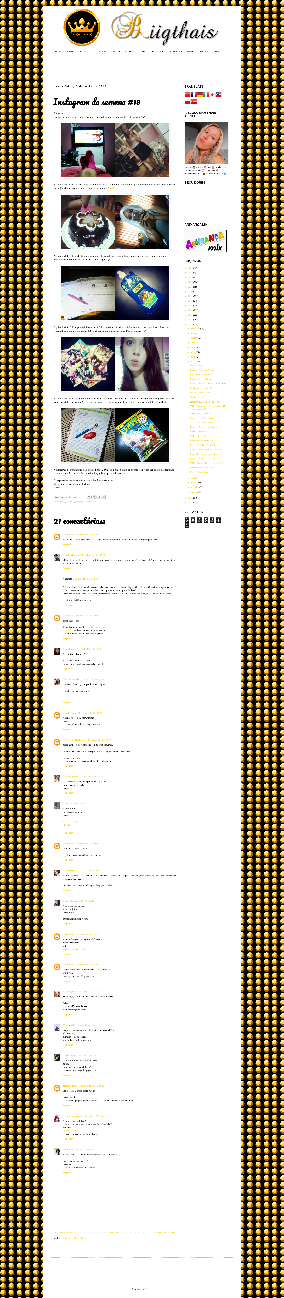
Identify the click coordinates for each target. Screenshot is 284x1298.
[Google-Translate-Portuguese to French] (194, 96)
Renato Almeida (71, 555)
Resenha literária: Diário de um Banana (208, 383)
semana (88, 501)
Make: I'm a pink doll (200, 392)
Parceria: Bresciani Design (202, 369)
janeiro (194, 491)
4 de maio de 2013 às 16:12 (91, 1085)
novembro (196, 333)
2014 (190, 319)
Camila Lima (69, 713)
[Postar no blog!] (93, 497)
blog (63, 501)
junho (193, 356)
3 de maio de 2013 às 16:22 (89, 712)
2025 (190, 267)
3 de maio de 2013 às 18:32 (82, 803)
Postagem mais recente (64, 1232)
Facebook (67, 630)
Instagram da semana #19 (201, 467)
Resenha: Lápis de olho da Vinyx (205, 401)
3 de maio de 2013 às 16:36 (98, 739)
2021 (190, 286)
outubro (194, 337)
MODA (190, 51)
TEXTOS (115, 51)
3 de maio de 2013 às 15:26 (86, 615)
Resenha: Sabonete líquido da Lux (205, 426)
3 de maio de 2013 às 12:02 (92, 554)
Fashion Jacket (70, 991)
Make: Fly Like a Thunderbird (204, 444)
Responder (68, 544)
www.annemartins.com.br (74, 948)
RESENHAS (176, 51)
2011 (190, 502)
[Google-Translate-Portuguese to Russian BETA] (188, 103)
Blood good (68, 1025)
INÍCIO (57, 51)
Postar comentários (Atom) (74, 1238)
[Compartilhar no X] (96, 497)
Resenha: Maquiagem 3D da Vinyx (206, 449)
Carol (65, 803)
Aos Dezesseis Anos (96, 626)
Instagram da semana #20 (201, 440)
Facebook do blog (71, 1130)
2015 (190, 314)
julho (193, 351)
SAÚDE (217, 51)
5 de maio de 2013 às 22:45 (86, 1149)
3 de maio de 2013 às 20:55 (87, 870)
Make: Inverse (196, 365)
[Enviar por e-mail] (89, 497)
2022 (190, 281)
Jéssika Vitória (70, 1085)
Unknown (68, 534)
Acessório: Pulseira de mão (202, 422)
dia (67, 501)
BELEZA (203, 51)
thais (94, 501)
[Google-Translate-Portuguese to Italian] (206, 96)
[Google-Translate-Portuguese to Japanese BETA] (212, 96)
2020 (190, 291)
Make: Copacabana (199, 472)
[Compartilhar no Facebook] (100, 497)
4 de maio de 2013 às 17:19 (96, 1115)
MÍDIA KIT (100, 51)
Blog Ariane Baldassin (74, 740)
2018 (190, 300)
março (194, 482)
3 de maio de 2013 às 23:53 (86, 964)
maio (193, 361)
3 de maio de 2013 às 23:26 (81, 900)
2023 (190, 277)
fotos (72, 501)
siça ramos (68, 1149)
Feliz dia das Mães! (199, 431)
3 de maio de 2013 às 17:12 (91, 776)
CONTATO (84, 51)
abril (193, 477)
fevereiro (195, 487)
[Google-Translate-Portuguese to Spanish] (194, 103)
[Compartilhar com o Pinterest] (104, 497)
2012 (190, 497)
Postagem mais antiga (165, 1232)
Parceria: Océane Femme (201, 379)
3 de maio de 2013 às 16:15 (93, 679)
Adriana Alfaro (70, 776)
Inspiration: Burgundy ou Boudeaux (206, 454)
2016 (190, 310)
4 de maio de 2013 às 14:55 (90, 1055)
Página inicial (115, 1232)
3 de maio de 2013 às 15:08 (85, 578)
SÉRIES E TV (158, 51)
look (111, 188)
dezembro (195, 328)
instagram (79, 501)
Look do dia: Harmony (200, 374)
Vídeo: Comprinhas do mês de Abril (207, 462)
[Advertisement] (127, 68)
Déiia (65, 900)
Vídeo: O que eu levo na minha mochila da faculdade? (208, 407)
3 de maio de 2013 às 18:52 (86, 843)
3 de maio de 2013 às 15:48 (89, 648)
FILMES (142, 51)
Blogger (148, 1288)
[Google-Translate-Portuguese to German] (200, 96)
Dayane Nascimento (72, 1116)
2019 (190, 296)
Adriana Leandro (71, 679)
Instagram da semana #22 (201, 388)
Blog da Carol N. (70, 821)
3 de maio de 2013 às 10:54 (86, 534)
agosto (194, 347)
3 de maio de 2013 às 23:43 (86, 934)
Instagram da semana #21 (201, 413)
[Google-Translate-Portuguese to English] (218, 96)
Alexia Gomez (69, 1055)
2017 (190, 305)
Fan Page (67, 824)
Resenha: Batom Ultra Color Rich (205, 458)
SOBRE (70, 51)
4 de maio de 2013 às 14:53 (87, 1025)
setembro (195, 342)
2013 (190, 324)
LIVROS (129, 51)
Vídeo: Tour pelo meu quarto (203, 435)
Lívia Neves (68, 870)
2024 (190, 272)
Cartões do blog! (198, 396)
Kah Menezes (69, 649)
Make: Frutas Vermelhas (201, 417)
